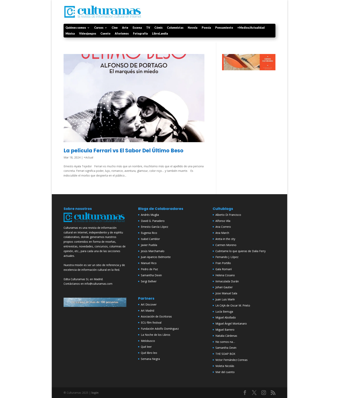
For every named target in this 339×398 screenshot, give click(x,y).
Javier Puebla (149, 245)
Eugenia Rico (149, 233)
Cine (115, 27)
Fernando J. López (226, 257)
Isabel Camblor (150, 239)
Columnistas (175, 27)
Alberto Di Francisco (228, 215)
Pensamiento (224, 27)
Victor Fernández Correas (231, 360)
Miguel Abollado (225, 317)
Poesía (206, 27)
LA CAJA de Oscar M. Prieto (232, 305)
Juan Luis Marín (225, 299)
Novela (192, 27)
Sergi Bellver (149, 281)
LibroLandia (160, 33)
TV (148, 27)
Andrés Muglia (150, 215)
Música (70, 33)
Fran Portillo (223, 263)
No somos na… (225, 342)
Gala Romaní (223, 269)
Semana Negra (150, 359)
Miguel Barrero (224, 329)
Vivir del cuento (225, 372)
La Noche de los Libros (155, 335)
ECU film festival (151, 322)
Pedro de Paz (149, 269)
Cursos (98, 27)
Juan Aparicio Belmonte (156, 257)
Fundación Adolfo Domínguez (160, 328)
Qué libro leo (149, 353)
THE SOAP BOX (225, 354)
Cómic (158, 27)
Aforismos (122, 33)
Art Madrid (147, 310)
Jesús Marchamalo (152, 251)
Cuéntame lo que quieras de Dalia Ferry (240, 251)
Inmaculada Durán (227, 281)
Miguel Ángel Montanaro (231, 323)
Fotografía (140, 33)
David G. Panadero (153, 221)
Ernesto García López (154, 227)
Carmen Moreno (225, 245)
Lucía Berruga (224, 311)
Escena (137, 27)
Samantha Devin (151, 275)
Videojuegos (87, 33)
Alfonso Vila (222, 221)
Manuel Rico (149, 263)
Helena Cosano (225, 275)
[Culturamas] (95, 223)
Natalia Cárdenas (226, 336)
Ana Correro (223, 227)
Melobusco (148, 341)
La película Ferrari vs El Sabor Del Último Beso (123, 150)
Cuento (105, 33)
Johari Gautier (224, 287)
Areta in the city (225, 239)
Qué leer (146, 347)
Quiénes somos (76, 27)
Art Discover (149, 304)
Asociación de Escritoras (156, 316)
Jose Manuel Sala (226, 293)
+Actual (88, 157)
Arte (125, 27)
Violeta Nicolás (224, 366)
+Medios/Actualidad (251, 27)
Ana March (222, 233)
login (94, 392)
